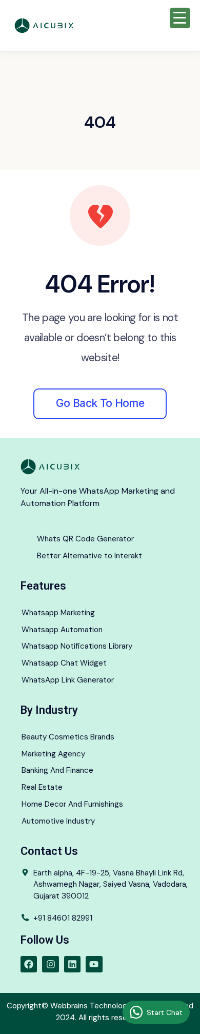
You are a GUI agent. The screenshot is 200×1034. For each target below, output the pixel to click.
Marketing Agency (53, 754)
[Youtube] (94, 964)
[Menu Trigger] (180, 18)
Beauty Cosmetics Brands (68, 737)
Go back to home (100, 403)
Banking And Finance (57, 770)
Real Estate (42, 787)
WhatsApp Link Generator (68, 680)
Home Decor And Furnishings (72, 804)
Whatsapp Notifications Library (77, 646)
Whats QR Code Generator (85, 539)
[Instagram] (50, 964)
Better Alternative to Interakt (89, 556)
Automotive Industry (58, 821)
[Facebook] (29, 964)
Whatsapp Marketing (58, 613)
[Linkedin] (72, 964)
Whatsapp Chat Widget (64, 663)
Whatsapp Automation (62, 630)
